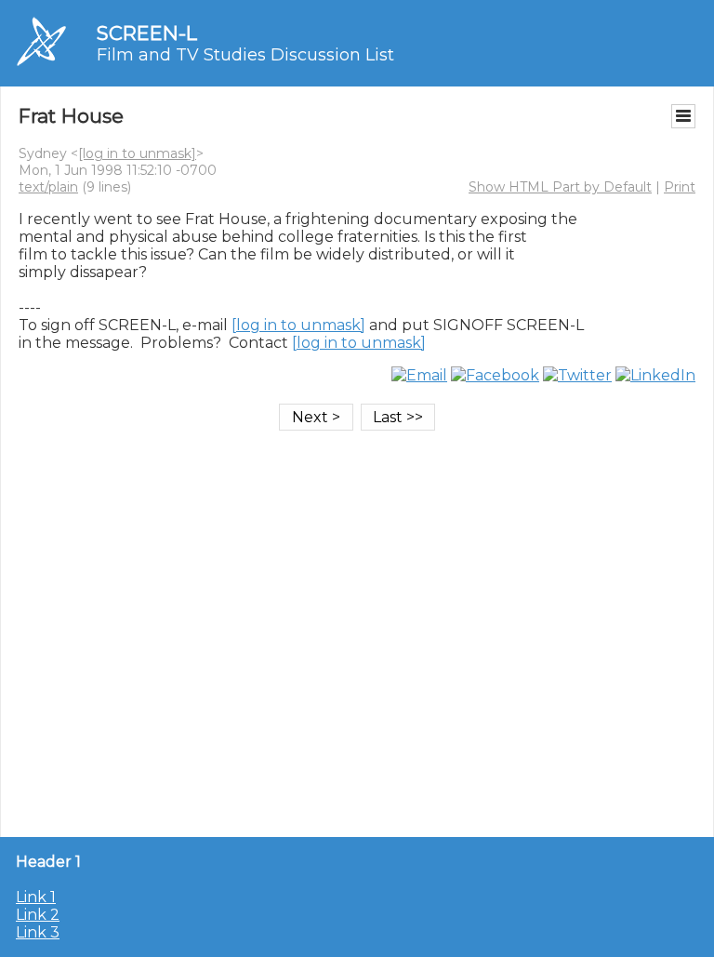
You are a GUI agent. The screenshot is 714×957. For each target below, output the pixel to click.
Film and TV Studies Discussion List (245, 55)
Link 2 (38, 915)
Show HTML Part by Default (560, 187)
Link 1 (36, 897)
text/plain (48, 187)
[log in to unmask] (137, 153)
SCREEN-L (147, 33)
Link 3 (38, 932)
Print (679, 187)
